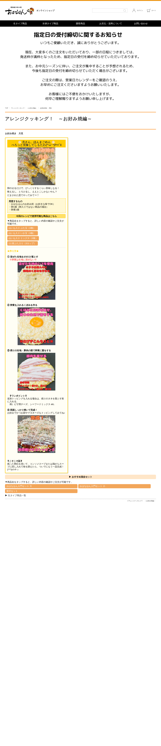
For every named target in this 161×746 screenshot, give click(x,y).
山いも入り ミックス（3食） (23, 238)
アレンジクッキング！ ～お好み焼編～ (24, 108)
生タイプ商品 (20, 23)
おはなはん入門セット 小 (92, 486)
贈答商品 (80, 23)
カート (153, 10)
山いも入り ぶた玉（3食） (22, 228)
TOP (6, 108)
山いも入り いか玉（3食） (22, 233)
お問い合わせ (141, 23)
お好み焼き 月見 (14, 133)
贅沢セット (12, 491)
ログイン (140, 10)
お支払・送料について (110, 23)
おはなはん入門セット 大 (19, 486)
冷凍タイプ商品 (50, 23)
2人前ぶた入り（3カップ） (22, 243)
